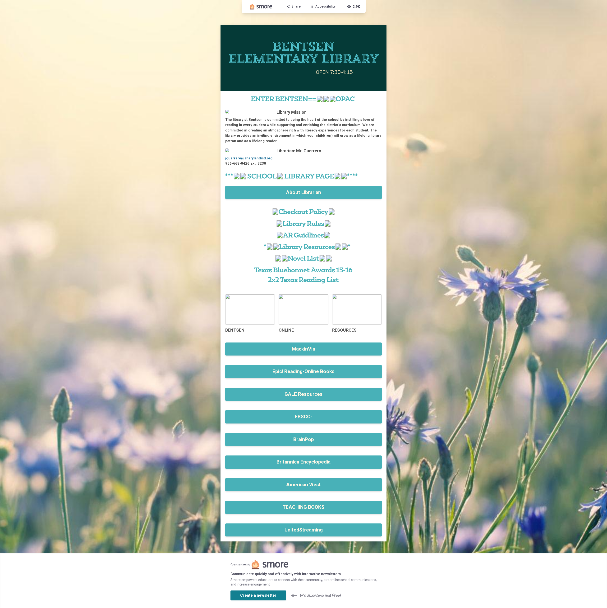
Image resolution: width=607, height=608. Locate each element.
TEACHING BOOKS (303, 507)
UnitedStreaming (304, 530)
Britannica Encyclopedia (303, 462)
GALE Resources (303, 394)
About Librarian (303, 192)
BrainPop (303, 439)
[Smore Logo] (261, 6)
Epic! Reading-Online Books (303, 371)
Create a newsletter (258, 595)
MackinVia (303, 349)
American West (303, 484)
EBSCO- (304, 416)
